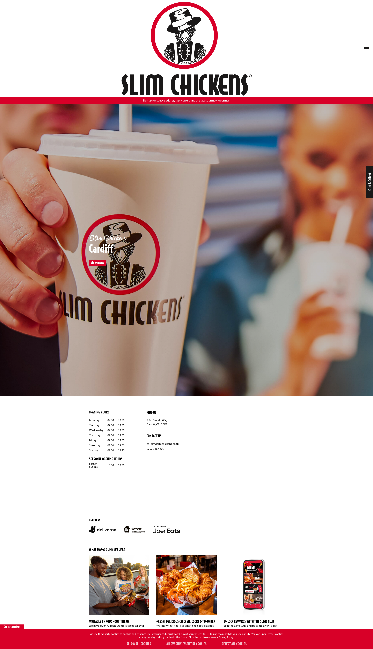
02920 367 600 (155, 449)
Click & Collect (370, 182)
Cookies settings (12, 626)
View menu (97, 263)
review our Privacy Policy (219, 637)
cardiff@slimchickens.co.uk (163, 444)
